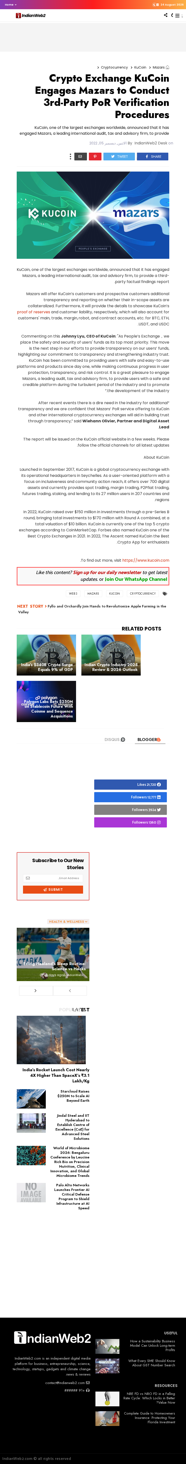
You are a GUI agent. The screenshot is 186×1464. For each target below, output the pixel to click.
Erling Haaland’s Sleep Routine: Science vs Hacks (54, 966)
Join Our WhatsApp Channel (136, 579)
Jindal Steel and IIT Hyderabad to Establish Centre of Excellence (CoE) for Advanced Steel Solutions (72, 1127)
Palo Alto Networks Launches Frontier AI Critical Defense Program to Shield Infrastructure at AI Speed (71, 1196)
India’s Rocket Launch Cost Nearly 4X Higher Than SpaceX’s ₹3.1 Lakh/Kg (56, 1075)
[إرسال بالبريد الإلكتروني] (80, 156)
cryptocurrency (114, 67)
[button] (9, 4)
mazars (159, 67)
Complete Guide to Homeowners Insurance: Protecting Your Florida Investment (149, 1418)
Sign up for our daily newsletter (107, 573)
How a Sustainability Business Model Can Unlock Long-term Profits (152, 1345)
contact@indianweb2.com (65, 1382)
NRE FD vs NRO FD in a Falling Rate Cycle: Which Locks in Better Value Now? (149, 1398)
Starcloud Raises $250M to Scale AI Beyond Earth (73, 1096)
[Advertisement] (53, 802)
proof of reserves (33, 312)
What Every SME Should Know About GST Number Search (151, 1363)
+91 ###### (75, 1390)
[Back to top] (174, 1452)
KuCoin (140, 67)
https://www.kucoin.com (145, 560)
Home (9, 5)
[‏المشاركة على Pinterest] (95, 156)
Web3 (73, 593)
